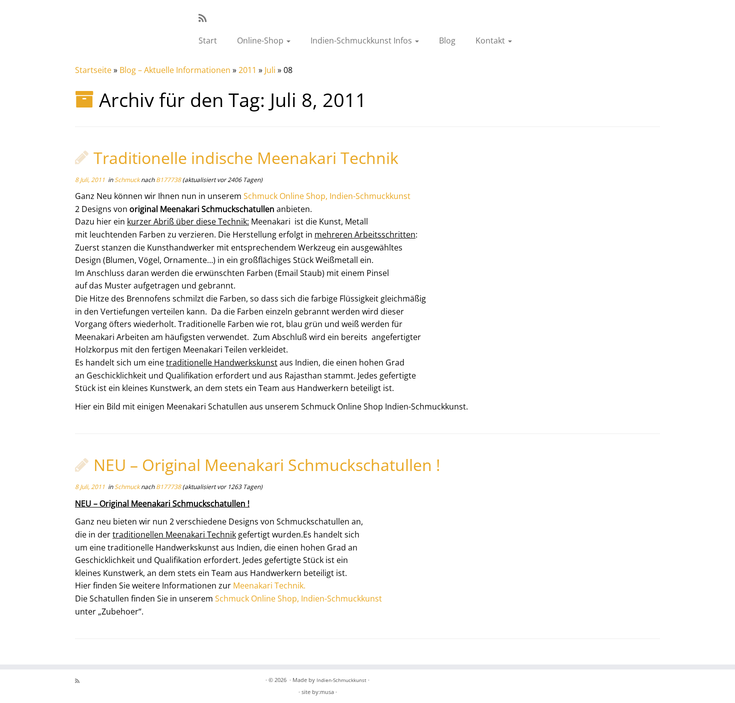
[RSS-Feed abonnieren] (205, 18)
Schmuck (127, 180)
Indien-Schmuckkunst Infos (362, 40)
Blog (447, 40)
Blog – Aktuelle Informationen (175, 70)
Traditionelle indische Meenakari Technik (246, 157)
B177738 (168, 180)
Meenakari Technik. (269, 585)
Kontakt (491, 40)
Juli (270, 70)
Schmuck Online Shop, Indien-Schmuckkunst (327, 196)
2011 (247, 70)
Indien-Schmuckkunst (341, 680)
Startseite (93, 70)
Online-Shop (261, 40)
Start (207, 40)
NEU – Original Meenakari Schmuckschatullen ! (267, 465)
